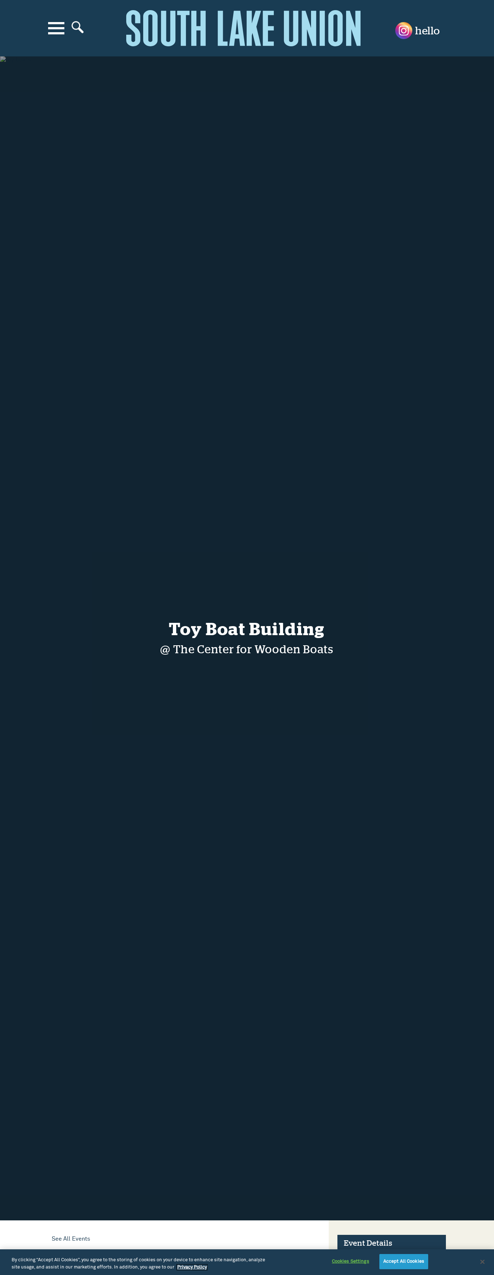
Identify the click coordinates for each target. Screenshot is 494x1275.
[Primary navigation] (56, 28)
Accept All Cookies (403, 1261)
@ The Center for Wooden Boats (246, 649)
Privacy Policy (192, 1267)
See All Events (71, 1239)
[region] (247, 1262)
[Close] (482, 1262)
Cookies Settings (350, 1261)
